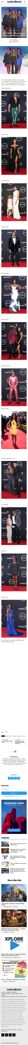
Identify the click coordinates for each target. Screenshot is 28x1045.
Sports (17, 30)
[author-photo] (2, 906)
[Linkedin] (10, 1034)
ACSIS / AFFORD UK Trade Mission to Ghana (13, 979)
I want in (13, 793)
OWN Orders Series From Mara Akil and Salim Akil (19, 742)
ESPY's (10, 736)
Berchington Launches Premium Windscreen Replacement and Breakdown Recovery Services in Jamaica (17, 870)
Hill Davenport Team (7, 906)
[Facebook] (9, 778)
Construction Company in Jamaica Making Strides (12, 904)
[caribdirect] (14, 751)
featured (19, 736)
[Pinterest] (15, 778)
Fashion (10, 30)
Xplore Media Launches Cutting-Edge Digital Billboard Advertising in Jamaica (18, 857)
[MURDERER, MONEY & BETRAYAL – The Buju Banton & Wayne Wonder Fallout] (5, 850)
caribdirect (15, 39)
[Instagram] (6, 1034)
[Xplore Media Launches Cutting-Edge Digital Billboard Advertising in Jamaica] (5, 857)
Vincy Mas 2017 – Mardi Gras (7, 742)
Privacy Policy (17, 796)
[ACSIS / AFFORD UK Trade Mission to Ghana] (5, 864)
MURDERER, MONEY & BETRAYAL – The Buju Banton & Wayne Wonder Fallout (18, 851)
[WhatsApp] (18, 778)
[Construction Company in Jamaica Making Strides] (5, 844)
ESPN (7, 736)
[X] (12, 778)
